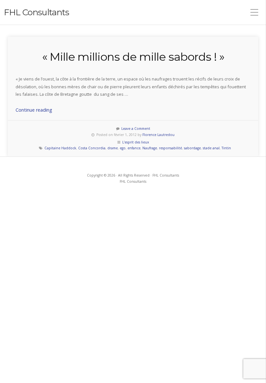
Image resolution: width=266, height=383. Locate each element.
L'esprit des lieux (135, 142)
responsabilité (170, 148)
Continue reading (34, 110)
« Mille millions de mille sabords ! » (133, 57)
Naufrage (149, 148)
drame (112, 148)
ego (123, 148)
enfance (133, 148)
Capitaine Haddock (60, 148)
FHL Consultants (36, 12)
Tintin (226, 148)
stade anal (211, 148)
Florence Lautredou (158, 134)
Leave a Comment (135, 128)
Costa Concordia (91, 148)
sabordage (192, 148)
